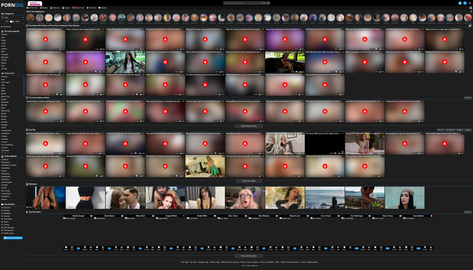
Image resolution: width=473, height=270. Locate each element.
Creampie (4, 139)
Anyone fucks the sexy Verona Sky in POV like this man (124, 52)
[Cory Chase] (316, 223)
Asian (3, 88)
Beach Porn (5, 96)
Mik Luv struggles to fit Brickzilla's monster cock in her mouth (363, 52)
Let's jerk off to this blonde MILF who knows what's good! (244, 156)
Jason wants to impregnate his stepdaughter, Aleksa (164, 52)
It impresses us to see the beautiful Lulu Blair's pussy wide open (403, 101)
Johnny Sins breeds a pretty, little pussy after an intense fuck (44, 75)
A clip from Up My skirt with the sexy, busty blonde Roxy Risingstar (124, 133)
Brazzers (6, 208)
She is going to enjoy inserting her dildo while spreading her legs (363, 156)
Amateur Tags (215, 262)
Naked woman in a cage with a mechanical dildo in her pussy (443, 29)
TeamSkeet (7, 219)
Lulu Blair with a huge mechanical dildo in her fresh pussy (363, 101)
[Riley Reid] (129, 222)
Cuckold (4, 142)
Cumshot (4, 148)
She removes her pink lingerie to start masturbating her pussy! (284, 156)
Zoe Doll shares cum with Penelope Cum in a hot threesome (84, 75)
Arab (3, 85)
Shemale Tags (203, 262)
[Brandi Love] (285, 223)
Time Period (449, 129)
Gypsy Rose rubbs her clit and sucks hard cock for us (284, 29)
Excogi (5, 225)
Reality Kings (7, 233)
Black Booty (6, 111)
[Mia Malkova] (254, 224)
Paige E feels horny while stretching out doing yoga (244, 52)
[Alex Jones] (223, 223)
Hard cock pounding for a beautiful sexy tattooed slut (164, 101)
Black (3, 108)
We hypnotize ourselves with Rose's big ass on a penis (84, 101)
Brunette (4, 122)
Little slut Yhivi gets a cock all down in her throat (403, 52)
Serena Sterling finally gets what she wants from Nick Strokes (44, 52)
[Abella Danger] (69, 224)
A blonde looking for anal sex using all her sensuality (403, 29)
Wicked (5, 210)
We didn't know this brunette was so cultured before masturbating (324, 101)
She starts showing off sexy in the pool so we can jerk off (84, 156)
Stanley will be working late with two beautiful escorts (124, 75)
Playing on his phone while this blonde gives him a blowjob (443, 52)
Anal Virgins (5, 82)
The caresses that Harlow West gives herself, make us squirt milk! (284, 133)
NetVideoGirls (7, 230)
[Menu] (465, 3)
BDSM (3, 94)
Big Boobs (5, 102)
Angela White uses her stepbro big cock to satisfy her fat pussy (124, 29)
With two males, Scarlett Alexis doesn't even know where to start (363, 29)
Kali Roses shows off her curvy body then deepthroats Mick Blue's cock (324, 29)
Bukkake (4, 125)
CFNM (3, 128)
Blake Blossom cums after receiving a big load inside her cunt (324, 52)
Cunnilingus (5, 150)
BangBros (6, 213)
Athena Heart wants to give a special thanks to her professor (244, 75)
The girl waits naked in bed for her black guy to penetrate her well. (204, 101)
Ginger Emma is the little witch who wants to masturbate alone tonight (84, 133)
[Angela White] (162, 224)
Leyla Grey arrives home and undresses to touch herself (124, 156)
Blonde (4, 113)
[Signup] (460, 3)
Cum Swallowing (7, 145)
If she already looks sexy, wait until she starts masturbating (324, 156)
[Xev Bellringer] (348, 224)
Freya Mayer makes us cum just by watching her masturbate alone (244, 133)
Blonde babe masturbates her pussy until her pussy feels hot (204, 156)
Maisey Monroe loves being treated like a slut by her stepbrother (204, 52)
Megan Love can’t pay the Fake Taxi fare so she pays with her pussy (284, 52)
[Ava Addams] (408, 224)
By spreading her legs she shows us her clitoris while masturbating (403, 133)
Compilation (5, 133)
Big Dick (4, 105)
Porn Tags (184, 262)
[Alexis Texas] (378, 224)
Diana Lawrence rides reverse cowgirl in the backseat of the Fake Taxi (84, 29)
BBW (3, 91)
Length (467, 129)
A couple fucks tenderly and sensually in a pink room (84, 52)
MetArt (5, 222)
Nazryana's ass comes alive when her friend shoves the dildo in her (164, 29)
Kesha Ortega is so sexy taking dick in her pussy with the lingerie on (164, 75)
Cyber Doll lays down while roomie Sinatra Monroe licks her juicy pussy (44, 29)
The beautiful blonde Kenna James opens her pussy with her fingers (164, 133)
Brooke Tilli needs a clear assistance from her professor (204, 29)
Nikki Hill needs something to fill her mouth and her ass (244, 29)
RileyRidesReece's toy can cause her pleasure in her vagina (124, 101)
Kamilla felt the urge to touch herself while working (324, 75)
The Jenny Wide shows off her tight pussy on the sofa (324, 133)
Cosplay (4, 136)
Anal (3, 79)
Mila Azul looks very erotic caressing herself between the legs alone (204, 133)
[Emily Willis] (192, 223)
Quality (459, 129)
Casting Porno (6, 130)
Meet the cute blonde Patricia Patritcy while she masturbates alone (44, 133)
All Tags (4, 69)
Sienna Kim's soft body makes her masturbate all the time (363, 133)
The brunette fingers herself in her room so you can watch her (443, 133)
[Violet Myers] (99, 223)
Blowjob (4, 116)
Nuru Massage (8, 227)
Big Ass (4, 99)
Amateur (4, 77)
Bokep (3, 119)
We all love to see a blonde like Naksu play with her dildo (44, 156)
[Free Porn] (13, 5)
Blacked (5, 216)
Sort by (467, 97)
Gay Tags (193, 262)
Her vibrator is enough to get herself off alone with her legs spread (164, 156)
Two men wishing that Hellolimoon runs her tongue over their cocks (284, 101)
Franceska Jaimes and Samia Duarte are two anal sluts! (284, 75)
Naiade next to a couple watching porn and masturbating (44, 101)
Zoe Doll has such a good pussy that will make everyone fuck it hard (204, 75)
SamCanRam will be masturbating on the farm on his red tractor (244, 101)
